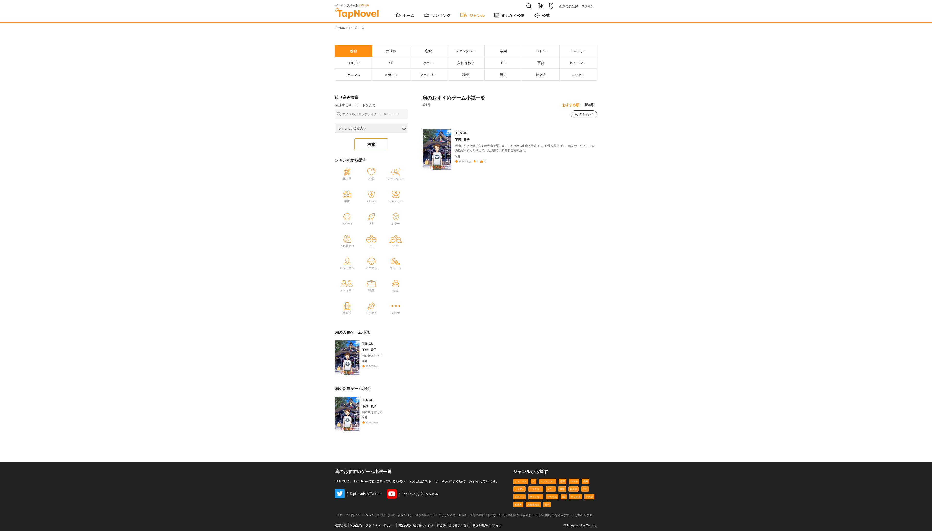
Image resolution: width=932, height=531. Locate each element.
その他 (589, 496)
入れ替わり (533, 504)
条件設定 (586, 114)
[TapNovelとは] (551, 6)
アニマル (552, 496)
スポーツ (519, 496)
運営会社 (341, 525)
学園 (585, 481)
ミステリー (536, 489)
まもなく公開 (513, 15)
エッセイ (575, 496)
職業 (562, 489)
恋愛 (562, 481)
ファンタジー (547, 481)
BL (563, 496)
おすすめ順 (570, 105)
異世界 (518, 504)
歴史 (584, 489)
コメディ (519, 489)
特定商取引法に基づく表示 (415, 525)
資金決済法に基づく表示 (453, 525)
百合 (547, 504)
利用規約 (356, 525)
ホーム (408, 15)
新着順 (589, 105)
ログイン (587, 6)
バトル (574, 481)
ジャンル (477, 15)
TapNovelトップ (346, 28)
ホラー (550, 489)
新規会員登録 (568, 6)
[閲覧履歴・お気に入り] (540, 6)
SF (533, 481)
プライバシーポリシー (380, 525)
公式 (546, 15)
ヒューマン (521, 481)
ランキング (441, 15)
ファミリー (536, 496)
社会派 (573, 489)
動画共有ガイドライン (487, 525)
